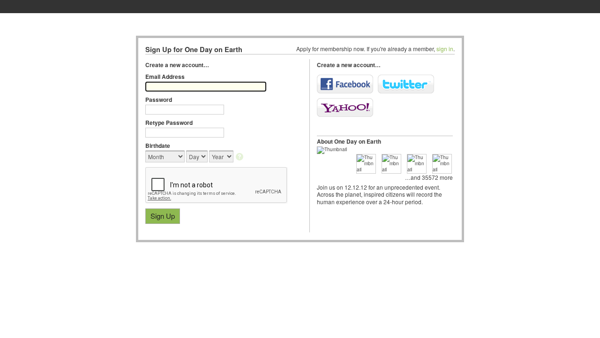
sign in (444, 49)
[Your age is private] (240, 157)
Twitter (406, 84)
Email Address (165, 76)
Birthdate (157, 145)
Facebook (345, 84)
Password (158, 99)
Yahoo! (345, 107)
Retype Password (169, 122)
